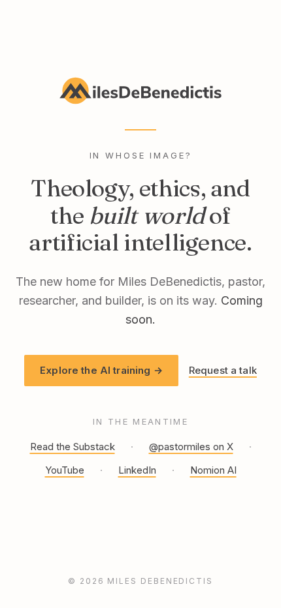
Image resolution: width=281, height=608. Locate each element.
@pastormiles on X (191, 446)
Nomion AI (213, 470)
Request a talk (223, 370)
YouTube (64, 470)
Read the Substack (72, 446)
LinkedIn (137, 470)
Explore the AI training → (101, 370)
